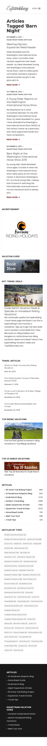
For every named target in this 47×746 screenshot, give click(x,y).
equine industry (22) (11, 583)
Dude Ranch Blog (24, 497)
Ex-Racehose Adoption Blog (21, 676)
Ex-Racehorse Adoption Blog (24, 493)
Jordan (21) (32, 623)
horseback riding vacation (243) (15, 614)
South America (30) (10, 637)
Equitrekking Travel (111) (25, 588)
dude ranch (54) (10, 557)
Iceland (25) (31, 619)
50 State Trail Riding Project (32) (15, 535)
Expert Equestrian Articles (24, 505)
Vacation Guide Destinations (22, 714)
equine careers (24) (29, 579)
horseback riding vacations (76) (15, 619)
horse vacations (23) (31, 606)
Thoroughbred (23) (24, 637)
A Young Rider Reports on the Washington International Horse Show (22, 102)
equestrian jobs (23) (11, 570)
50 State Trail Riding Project (24, 489)
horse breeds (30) (10, 601)
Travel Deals (14, 725)
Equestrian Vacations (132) (31, 575)
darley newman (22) (21, 548)
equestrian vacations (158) (13, 579)
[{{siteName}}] (17, 8)
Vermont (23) (32, 646)
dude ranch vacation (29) (26, 557)
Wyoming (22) (18, 650)
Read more (12, 85)
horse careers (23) (23, 601)
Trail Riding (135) (37, 641)
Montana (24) (19, 628)
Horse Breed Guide (24, 512)
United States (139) (10, 646)
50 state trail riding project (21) (15, 539)
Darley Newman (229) (11, 552)
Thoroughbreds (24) (11, 641)
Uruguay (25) (22, 646)
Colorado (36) (8, 548)
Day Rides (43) (25, 552)
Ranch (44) (8, 632)
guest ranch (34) (10, 597)
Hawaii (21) (35, 597)
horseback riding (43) (12, 610)
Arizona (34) (8, 543)
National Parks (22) (32, 628)
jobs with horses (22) (20, 623)
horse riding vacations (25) (13, 606)
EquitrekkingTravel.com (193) (14, 592)
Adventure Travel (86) (34, 539)
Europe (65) (29, 592)
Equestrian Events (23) (26, 566)
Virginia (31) (8, 650)
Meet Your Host (24, 516)
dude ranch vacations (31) (13, 561)
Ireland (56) (8, 623)
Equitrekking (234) (25, 583)
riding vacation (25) (35, 632)
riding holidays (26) (20, 632)
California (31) (27, 543)
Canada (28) (37, 543)
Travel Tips (24, 520)
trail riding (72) (24, 641)
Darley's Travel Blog (24, 501)
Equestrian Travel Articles (24, 508)
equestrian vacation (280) (13, 575)
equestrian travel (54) (26, 570)
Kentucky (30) (9, 628)
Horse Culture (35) (37, 601)
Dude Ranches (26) (10, 566)
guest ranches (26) (23, 597)
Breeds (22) (18, 543)
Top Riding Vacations (26, 443)
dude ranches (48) (30, 561)
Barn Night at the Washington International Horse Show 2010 (22, 156)
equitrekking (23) (10, 588)
